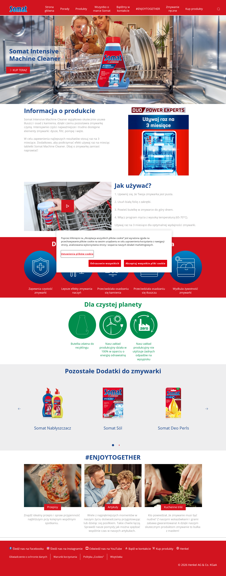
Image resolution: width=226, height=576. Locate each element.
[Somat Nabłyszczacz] (52, 409)
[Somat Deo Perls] (173, 409)
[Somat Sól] (113, 409)
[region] (114, 251)
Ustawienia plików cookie (77, 253)
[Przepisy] (52, 500)
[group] (113, 414)
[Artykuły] (113, 500)
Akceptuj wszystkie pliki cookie (145, 263)
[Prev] (19, 409)
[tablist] (113, 445)
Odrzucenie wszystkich (104, 263)
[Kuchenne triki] (173, 500)
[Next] (206, 409)
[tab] (113, 445)
